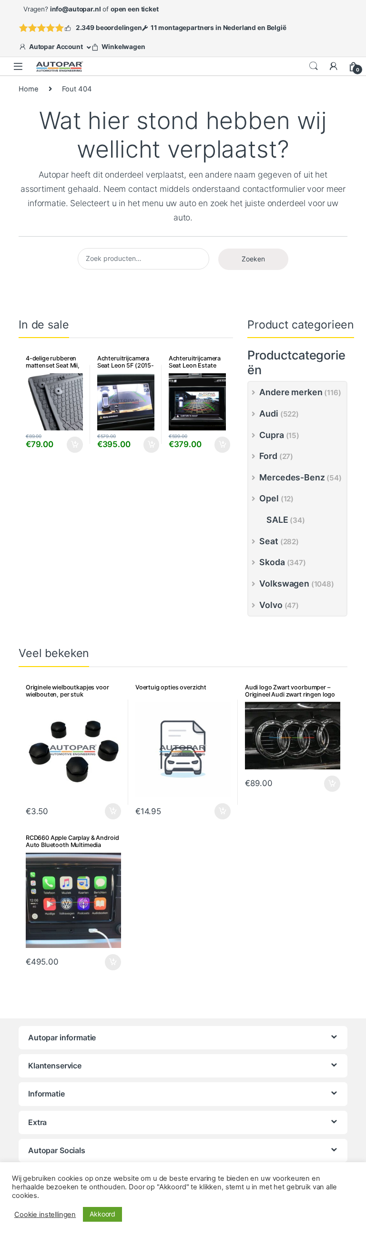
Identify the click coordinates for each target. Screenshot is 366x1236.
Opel (268, 498)
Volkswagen (284, 583)
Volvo (270, 605)
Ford (268, 456)
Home (28, 89)
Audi (268, 414)
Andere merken (290, 392)
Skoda (272, 562)
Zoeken (253, 259)
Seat (268, 541)
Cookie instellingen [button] (45, 1214)
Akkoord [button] (102, 1214)
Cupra (271, 435)
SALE (277, 520)
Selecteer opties (68, 445)
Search (313, 66)
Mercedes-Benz (292, 477)
